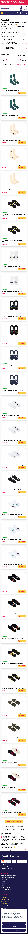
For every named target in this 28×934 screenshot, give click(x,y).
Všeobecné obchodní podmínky (8, 875)
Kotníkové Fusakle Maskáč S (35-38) (11, 713)
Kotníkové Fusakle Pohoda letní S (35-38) (12, 663)
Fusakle (18, 16)
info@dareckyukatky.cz (6, 897)
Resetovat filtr (21, 64)
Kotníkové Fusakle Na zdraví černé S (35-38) (13, 688)
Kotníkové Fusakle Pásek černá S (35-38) (12, 589)
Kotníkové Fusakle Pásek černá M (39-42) (12, 614)
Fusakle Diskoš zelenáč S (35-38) (10, 90)
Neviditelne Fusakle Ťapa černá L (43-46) (12, 341)
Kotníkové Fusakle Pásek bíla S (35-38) (12, 514)
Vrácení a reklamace (6, 887)
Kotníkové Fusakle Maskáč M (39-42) (11, 738)
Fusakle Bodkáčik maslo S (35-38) (10, 190)
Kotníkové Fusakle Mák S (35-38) (10, 762)
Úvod (2, 16)
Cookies (3, 885)
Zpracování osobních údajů (7, 877)
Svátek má (18, 2)
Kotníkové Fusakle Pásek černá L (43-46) (12, 638)
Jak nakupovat (4, 879)
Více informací (5, 919)
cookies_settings (5, 891)
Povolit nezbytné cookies (14, 930)
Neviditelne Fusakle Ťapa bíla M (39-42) (12, 266)
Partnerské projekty (5, 901)
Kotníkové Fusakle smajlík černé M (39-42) (13, 489)
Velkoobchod (4, 903)
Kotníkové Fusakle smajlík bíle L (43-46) (12, 465)
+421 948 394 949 (5, 899)
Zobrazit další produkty (14, 821)
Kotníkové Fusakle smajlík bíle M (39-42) (11, 43)
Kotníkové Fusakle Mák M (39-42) (10, 787)
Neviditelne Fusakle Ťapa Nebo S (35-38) (12, 365)
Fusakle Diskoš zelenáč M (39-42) (10, 48)
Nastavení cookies (14, 919)
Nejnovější (22, 55)
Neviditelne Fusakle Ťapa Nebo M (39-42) (12, 390)
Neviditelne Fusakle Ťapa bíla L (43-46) (12, 291)
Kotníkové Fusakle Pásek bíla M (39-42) (12, 539)
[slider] (6, 59)
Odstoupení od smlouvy (6, 889)
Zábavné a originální (9, 16)
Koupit (22, 93)
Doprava (3, 881)
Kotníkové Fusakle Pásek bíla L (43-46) (12, 564)
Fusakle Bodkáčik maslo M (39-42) (11, 140)
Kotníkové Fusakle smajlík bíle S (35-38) (12, 415)
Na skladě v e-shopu (7, 65)
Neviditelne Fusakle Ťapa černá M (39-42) (13, 316)
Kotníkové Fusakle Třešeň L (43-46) (11, 812)
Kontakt (3, 883)
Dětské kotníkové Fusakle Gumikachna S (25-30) (14, 241)
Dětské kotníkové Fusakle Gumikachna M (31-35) (14, 215)
